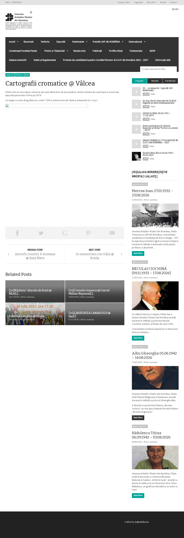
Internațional (133, 42)
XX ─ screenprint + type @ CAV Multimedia (157, 89)
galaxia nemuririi (140, 184)
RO (177, 9)
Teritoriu (45, 41)
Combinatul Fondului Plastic (23, 50)
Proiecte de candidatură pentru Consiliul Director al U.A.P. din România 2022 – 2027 (105, 60)
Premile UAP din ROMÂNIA (104, 42)
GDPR (152, 50)
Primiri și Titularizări (53, 51)
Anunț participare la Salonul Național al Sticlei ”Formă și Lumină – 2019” (160, 128)
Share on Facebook (17, 233)
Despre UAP (122, 2)
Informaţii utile (163, 60)
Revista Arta (79, 50)
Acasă (10, 42)
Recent (154, 80)
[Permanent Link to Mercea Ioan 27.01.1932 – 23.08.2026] (155, 215)
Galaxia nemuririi (17, 60)
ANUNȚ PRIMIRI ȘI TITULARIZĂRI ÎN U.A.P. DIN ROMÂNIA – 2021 (160, 141)
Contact (173, 2)
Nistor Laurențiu (150, 200)
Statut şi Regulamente (45, 60)
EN (173, 9)
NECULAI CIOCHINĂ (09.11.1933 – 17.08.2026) (151, 270)
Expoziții (61, 41)
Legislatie (138, 2)
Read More (138, 253)
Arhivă (163, 2)
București (28, 41)
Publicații (97, 50)
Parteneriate (136, 50)
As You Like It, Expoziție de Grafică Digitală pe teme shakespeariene (159, 102)
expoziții (10, 75)
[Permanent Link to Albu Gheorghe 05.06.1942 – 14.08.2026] (155, 378)
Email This (112, 233)
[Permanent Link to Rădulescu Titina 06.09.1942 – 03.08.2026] (155, 457)
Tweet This (41, 233)
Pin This (88, 233)
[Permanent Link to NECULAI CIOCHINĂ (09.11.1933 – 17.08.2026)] (155, 295)
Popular (139, 80)
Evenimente (76, 42)
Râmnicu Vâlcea (22, 75)
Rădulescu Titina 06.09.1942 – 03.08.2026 (151, 435)
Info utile (150, 2)
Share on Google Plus (65, 233)
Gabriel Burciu (142, 522)
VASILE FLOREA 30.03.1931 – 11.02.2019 (157, 114)
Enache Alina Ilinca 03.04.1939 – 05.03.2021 (158, 154)
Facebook (170, 80)
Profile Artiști (116, 50)
